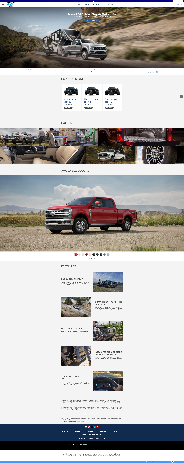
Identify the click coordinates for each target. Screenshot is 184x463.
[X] (92, 427)
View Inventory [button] (68, 107)
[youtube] (97, 427)
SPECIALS (87, 4)
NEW (79, 4)
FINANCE (92, 4)
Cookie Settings (80, 446)
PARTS (102, 4)
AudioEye (89, 444)
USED (82, 4)
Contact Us (63, 444)
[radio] (76, 254)
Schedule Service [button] (178, 0)
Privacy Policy (80, 444)
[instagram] (89, 427)
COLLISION (107, 4)
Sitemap (67, 444)
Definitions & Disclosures (73, 444)
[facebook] (86, 427)
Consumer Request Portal (73, 446)
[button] (181, 96)
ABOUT (112, 4)
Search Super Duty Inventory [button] (92, 20)
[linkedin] (94, 427)
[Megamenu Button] (3, 4)
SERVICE (97, 4)
